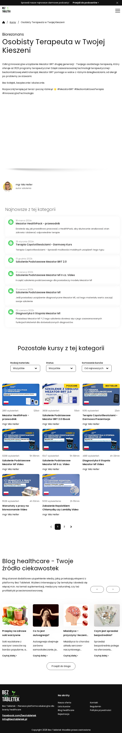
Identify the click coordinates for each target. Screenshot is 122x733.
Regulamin (95, 706)
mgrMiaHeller (10, 424)
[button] (117, 10)
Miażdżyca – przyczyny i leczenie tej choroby (45, 635)
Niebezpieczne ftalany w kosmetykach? (103, 635)
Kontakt (94, 702)
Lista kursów (64, 706)
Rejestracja (63, 714)
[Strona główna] (9, 10)
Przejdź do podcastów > (86, 2)
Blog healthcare (66, 710)
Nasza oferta (64, 702)
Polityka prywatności (100, 710)
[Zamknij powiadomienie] (117, 3)
